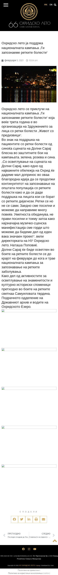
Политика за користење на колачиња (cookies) (29, 573)
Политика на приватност (29, 570)
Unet (52, 565)
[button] (5, 5)
